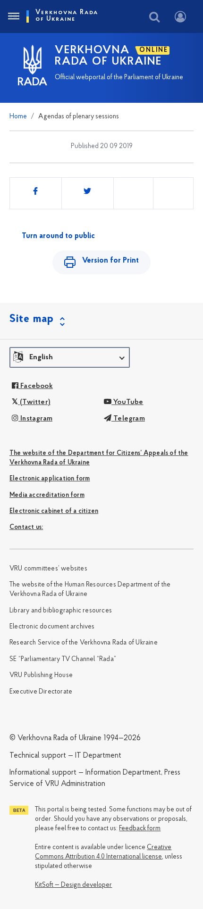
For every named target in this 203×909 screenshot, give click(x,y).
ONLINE (153, 50)
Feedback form (140, 828)
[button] (69, 357)
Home (18, 116)
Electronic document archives (52, 626)
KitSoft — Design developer (73, 885)
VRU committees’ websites (48, 568)
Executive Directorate (40, 691)
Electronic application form (49, 478)
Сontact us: (26, 527)
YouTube (127, 402)
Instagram (35, 418)
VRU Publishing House (41, 675)
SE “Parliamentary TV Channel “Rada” (62, 659)
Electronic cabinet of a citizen (53, 511)
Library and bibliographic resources (60, 610)
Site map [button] (31, 319)
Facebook (35, 386)
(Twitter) (34, 402)
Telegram (128, 418)
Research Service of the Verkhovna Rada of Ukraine (83, 642)
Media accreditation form (47, 495)
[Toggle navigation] (13, 16)
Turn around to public (58, 236)
